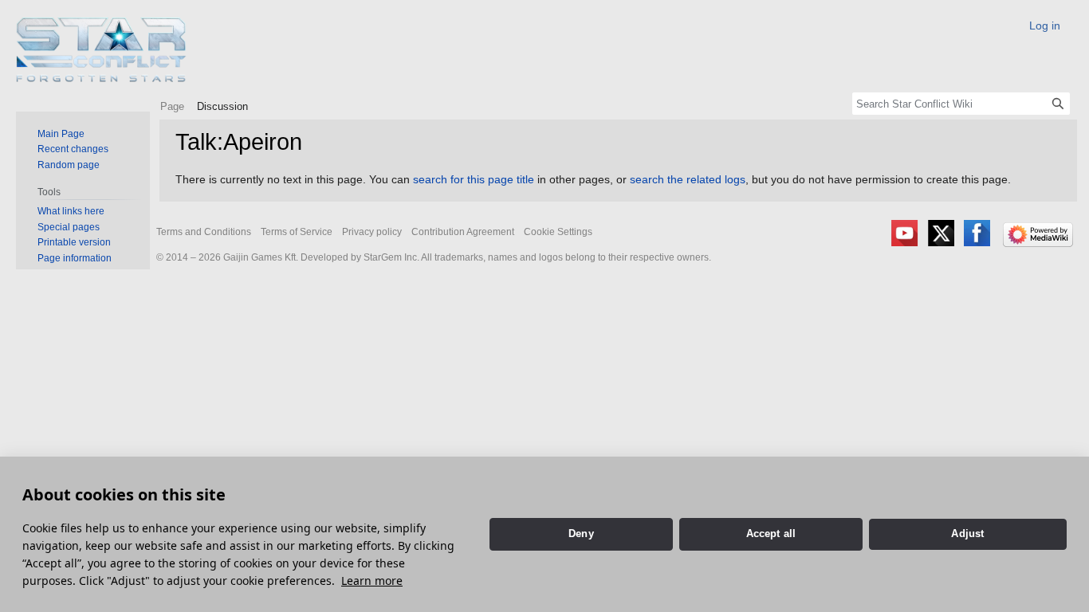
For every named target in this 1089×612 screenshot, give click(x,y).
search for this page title (473, 179)
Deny (581, 533)
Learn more (372, 580)
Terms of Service (296, 231)
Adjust (967, 533)
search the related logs (687, 179)
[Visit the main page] (101, 50)
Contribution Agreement (462, 231)
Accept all (771, 533)
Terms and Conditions (203, 231)
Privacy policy (372, 231)
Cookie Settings (558, 231)
